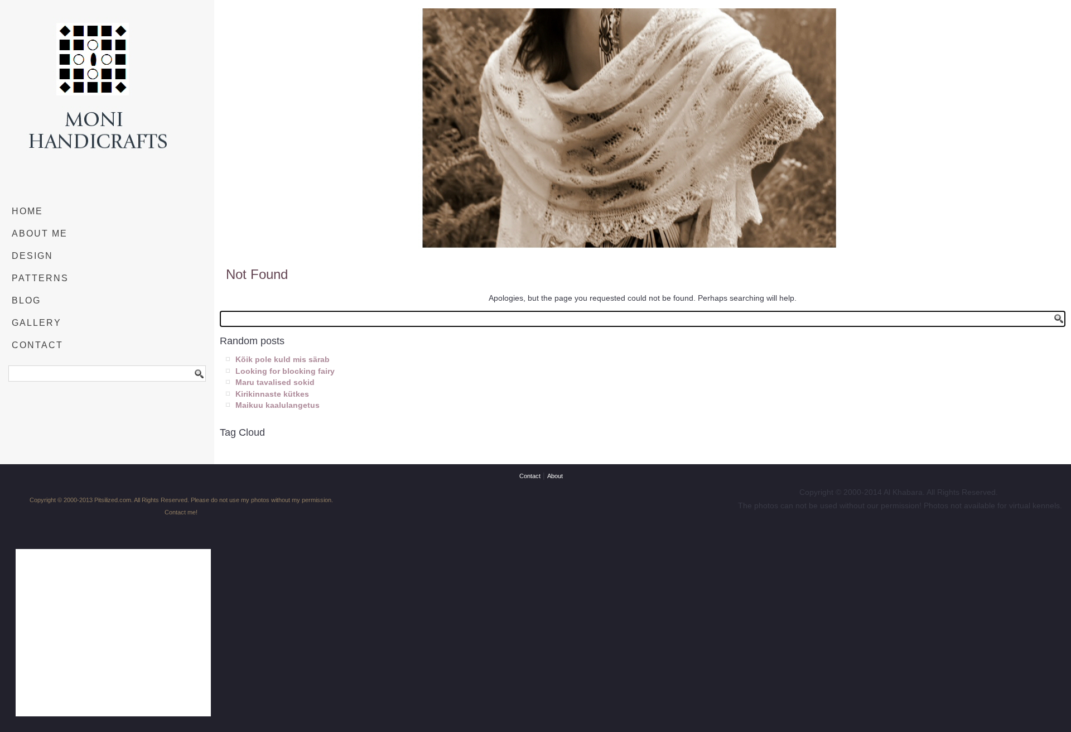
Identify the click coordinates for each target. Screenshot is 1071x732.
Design (32, 256)
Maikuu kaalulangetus (277, 405)
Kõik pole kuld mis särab (282, 359)
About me (39, 233)
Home (27, 211)
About (555, 476)
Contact (37, 345)
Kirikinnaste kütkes (272, 393)
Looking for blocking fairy (285, 371)
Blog (26, 300)
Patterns (40, 278)
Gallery (36, 323)
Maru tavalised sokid (275, 382)
